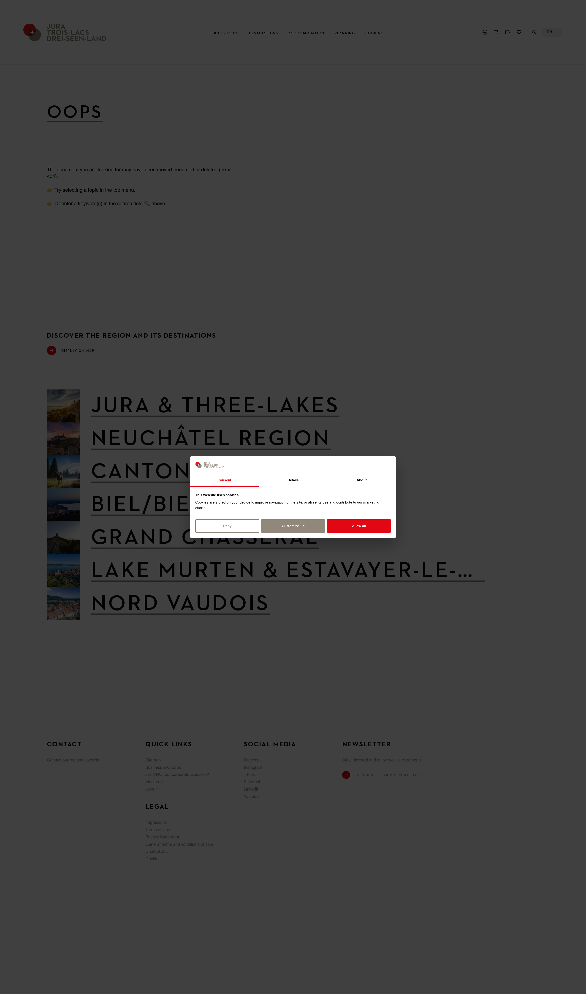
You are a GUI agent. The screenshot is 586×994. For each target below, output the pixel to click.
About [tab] (362, 480)
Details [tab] (293, 480)
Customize (290, 526)
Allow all (359, 526)
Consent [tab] (224, 480)
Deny (227, 526)
